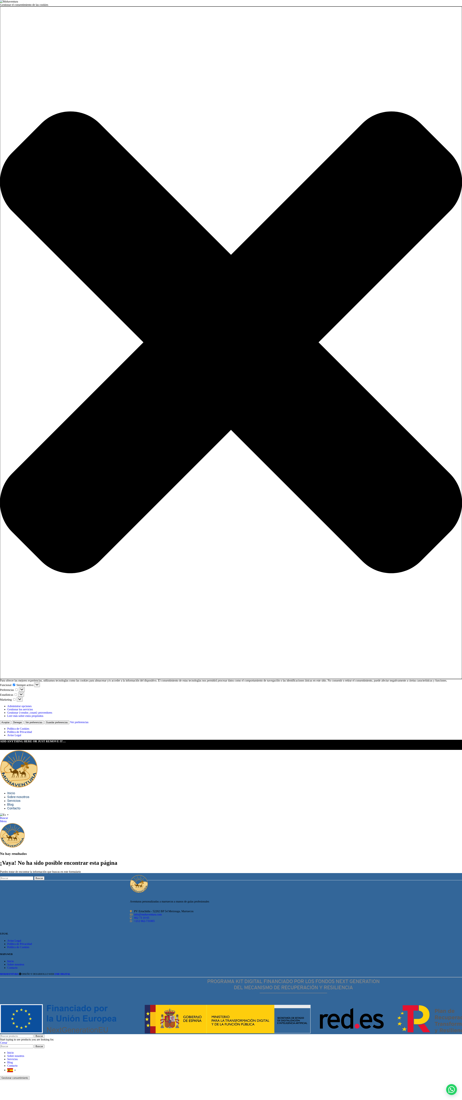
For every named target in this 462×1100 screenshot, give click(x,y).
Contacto (12, 967)
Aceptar (5, 722)
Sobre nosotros (15, 964)
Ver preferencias (33, 722)
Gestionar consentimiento (14, 1078)
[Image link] (139, 891)
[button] (231, 342)
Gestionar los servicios (20, 709)
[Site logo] (19, 786)
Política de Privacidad (19, 731)
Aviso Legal (14, 735)
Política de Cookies (18, 728)
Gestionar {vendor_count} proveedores (29, 712)
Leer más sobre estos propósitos (25, 715)
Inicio (10, 961)
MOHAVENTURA (9, 974)
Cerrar (3, 1042)
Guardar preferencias (57, 722)
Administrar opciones (19, 706)
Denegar (17, 722)
